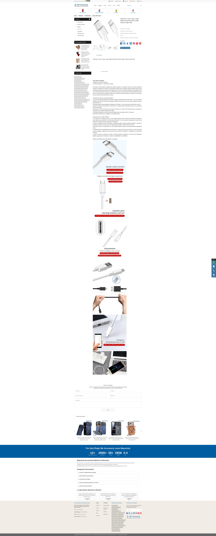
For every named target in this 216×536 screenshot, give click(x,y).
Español (133, 1)
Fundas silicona (84, 88)
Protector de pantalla (81, 24)
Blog (114, 5)
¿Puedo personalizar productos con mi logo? (89, 482)
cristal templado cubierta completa (81, 101)
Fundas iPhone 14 (78, 86)
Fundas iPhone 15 (85, 84)
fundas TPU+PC (114, 523)
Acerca (105, 5)
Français (119, 1)
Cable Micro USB (81, 33)
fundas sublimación (84, 92)
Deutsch (126, 1)
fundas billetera (77, 92)
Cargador (79, 26)
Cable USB (79, 29)
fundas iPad (77, 99)
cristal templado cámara (79, 105)
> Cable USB (87, 15)
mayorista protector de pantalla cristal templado (109, 534)
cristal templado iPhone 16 (84, 99)
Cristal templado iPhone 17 (79, 82)
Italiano (140, 1)
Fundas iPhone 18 (78, 76)
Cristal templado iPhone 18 (79, 78)
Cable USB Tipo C (81, 35)
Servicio (109, 5)
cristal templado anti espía (79, 107)
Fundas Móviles (80, 22)
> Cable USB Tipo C (96, 15)
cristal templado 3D (78, 103)
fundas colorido (77, 97)
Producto (100, 5)
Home (95, 5)
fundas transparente (78, 94)
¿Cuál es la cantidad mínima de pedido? (87, 472)
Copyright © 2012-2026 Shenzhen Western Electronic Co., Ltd (83, 534)
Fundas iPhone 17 (78, 80)
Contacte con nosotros (125, 47)
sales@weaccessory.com (81, 514)
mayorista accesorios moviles (122, 534)
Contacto (118, 5)
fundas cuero (84, 90)
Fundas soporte (85, 86)
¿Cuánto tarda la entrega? (84, 479)
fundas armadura (86, 94)
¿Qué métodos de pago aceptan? (86, 475)
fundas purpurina (78, 90)
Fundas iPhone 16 (78, 84)
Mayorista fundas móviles (97, 534)
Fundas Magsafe (78, 88)
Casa (75, 15)
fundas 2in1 (83, 97)
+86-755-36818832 (79, 509)
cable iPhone (80, 31)
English (111, 1)
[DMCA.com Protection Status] (87, 1)
